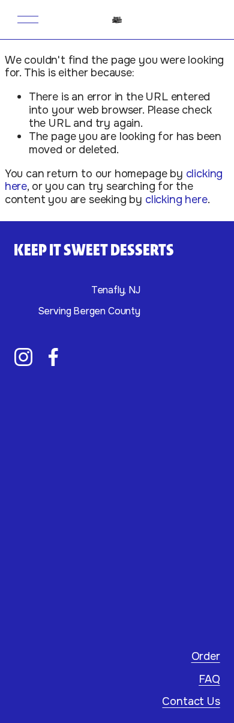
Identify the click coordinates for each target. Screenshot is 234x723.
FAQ (209, 679)
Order (205, 657)
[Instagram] (23, 357)
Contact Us (191, 702)
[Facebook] (53, 357)
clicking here (176, 199)
